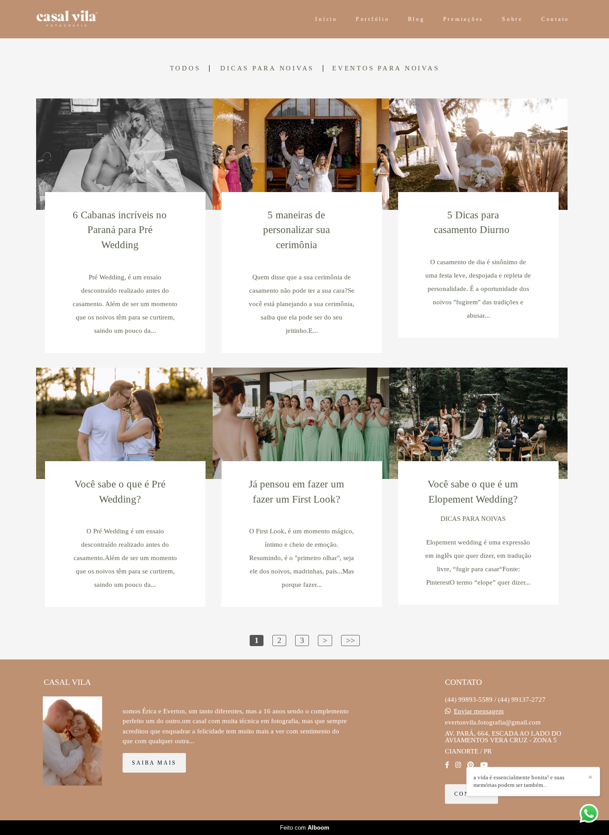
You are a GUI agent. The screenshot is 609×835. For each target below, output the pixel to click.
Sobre (512, 19)
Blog (416, 19)
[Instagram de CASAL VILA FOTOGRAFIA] (458, 765)
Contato (555, 19)
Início (326, 19)
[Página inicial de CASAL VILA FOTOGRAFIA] (94, 19)
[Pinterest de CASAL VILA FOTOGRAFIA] (470, 765)
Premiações (463, 19)
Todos (185, 68)
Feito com (304, 827)
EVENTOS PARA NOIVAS (385, 68)
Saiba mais (154, 763)
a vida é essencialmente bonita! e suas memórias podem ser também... (518, 781)
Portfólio (373, 19)
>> (350, 640)
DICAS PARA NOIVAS (267, 68)
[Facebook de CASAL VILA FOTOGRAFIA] (447, 765)
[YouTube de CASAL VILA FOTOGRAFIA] (484, 765)
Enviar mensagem (479, 711)
